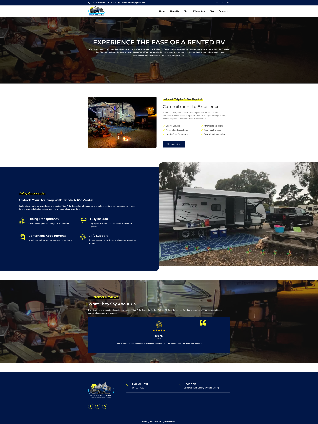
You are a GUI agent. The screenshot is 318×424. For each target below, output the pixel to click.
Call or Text (140, 384)
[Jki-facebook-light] (90, 406)
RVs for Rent (199, 11)
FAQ (212, 11)
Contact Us (224, 11)
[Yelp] (97, 406)
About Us (174, 11)
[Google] (104, 406)
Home (162, 11)
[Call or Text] (128, 385)
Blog (186, 11)
